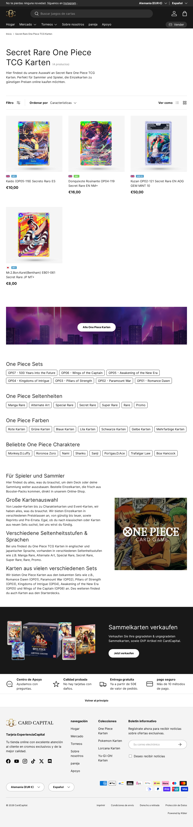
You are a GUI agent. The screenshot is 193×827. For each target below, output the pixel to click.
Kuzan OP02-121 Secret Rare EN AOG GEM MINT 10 (157, 183)
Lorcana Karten (109, 748)
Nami (65, 453)
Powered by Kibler (177, 813)
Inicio (9, 34)
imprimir (101, 805)
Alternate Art (40, 405)
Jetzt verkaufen (124, 653)
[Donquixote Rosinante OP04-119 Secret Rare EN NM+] (96, 144)
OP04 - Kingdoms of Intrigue (28, 381)
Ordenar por (39, 103)
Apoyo (106, 24)
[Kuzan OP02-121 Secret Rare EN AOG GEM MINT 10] (159, 144)
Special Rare (64, 405)
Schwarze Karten (113, 429)
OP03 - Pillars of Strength (73, 381)
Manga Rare (16, 405)
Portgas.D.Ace (114, 453)
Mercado (77, 736)
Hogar (10, 24)
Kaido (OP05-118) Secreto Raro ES (30, 181)
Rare (127, 405)
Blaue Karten (65, 429)
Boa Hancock (165, 453)
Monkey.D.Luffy (19, 453)
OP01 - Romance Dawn (153, 381)
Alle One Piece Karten (96, 327)
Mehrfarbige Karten (170, 429)
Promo (141, 405)
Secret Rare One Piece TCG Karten (33, 34)
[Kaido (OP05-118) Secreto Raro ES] (34, 144)
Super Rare (110, 405)
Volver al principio (96, 700)
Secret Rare (87, 405)
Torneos (76, 744)
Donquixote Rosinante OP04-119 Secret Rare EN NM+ (91, 183)
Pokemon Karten (110, 741)
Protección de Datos (176, 805)
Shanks (80, 453)
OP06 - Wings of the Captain (82, 373)
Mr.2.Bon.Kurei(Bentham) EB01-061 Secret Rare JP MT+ (30, 275)
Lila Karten (87, 429)
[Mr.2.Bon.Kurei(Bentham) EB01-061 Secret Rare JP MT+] (34, 235)
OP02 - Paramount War (114, 381)
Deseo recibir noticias (149, 756)
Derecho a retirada (149, 805)
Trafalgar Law (140, 453)
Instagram (69, 3)
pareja (93, 24)
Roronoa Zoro (46, 453)
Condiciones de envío (122, 805)
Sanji (95, 453)
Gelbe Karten (141, 429)
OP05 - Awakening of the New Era (133, 373)
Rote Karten (16, 429)
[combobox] (91, 13)
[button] (185, 13)
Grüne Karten (40, 429)
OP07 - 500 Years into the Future (31, 373)
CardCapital (21, 805)
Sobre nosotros (73, 24)
